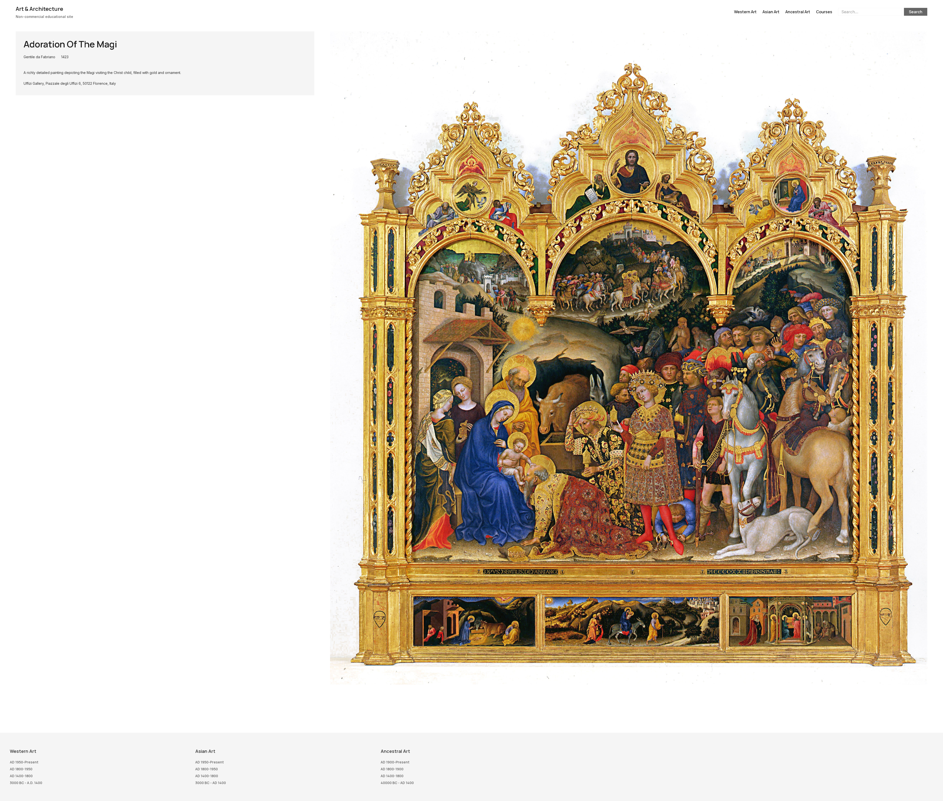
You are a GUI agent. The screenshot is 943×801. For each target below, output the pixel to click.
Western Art (745, 11)
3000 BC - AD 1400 (210, 782)
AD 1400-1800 (21, 775)
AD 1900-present (395, 762)
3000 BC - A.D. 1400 (26, 782)
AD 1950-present (24, 762)
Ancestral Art (797, 11)
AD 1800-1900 (392, 769)
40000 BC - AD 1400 (397, 782)
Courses (824, 11)
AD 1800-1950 (21, 769)
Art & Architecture (39, 9)
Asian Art (771, 11)
